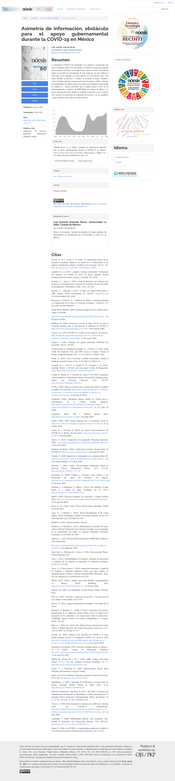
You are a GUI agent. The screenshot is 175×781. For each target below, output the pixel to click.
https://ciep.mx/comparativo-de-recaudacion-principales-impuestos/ (83, 442)
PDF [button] (35, 83)
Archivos (34, 18)
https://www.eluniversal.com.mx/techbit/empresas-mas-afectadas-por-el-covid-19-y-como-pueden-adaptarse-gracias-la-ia (78, 641)
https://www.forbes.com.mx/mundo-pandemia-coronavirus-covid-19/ (77, 423)
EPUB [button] (34, 101)
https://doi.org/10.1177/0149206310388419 (78, 370)
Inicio (25, 18)
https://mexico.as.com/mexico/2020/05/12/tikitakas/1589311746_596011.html (81, 480)
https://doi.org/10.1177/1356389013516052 (68, 492)
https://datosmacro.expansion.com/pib (66, 416)
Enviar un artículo (123, 60)
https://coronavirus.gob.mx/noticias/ (74, 452)
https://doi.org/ (65, 699)
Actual (60, 9)
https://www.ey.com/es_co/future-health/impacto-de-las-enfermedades (78, 458)
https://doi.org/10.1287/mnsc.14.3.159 (66, 471)
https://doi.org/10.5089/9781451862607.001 (68, 687)
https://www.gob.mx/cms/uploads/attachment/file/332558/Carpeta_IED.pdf (80, 652)
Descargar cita (85, 161)
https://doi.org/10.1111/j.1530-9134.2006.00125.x (70, 724)
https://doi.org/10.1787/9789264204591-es (68, 586)
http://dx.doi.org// (101, 293)
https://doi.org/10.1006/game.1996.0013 (67, 383)
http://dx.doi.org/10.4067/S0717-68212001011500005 (75, 267)
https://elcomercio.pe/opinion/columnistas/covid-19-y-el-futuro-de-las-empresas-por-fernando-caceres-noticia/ (78, 336)
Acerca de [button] (94, 9)
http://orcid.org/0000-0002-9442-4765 (66, 52)
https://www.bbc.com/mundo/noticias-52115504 (70, 328)
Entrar (170, 2)
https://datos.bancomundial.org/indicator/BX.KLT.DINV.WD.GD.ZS (78, 316)
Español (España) (122, 157)
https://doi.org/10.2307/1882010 (75, 678)
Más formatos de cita (64, 161)
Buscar (165, 9)
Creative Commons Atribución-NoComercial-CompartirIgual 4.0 (79, 205)
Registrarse (159, 2)
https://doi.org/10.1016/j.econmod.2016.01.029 (69, 664)
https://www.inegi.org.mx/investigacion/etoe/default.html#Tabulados (82, 499)
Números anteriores (76, 9)
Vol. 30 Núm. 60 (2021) (50, 18)
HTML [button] (34, 95)
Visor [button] (34, 89)
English (118, 162)
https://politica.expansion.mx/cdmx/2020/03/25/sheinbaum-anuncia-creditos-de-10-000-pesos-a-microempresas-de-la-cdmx (77, 405)
